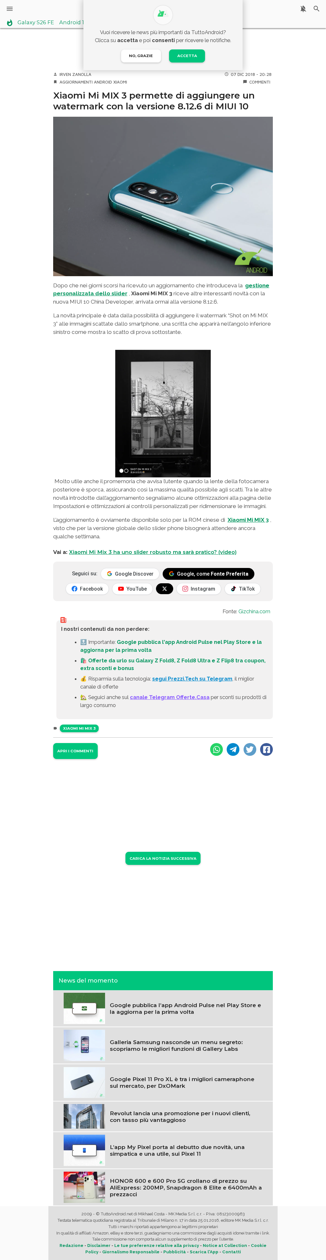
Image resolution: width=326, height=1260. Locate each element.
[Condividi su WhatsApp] (216, 749)
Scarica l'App (204, 1251)
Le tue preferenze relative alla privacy (156, 1245)
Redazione (71, 1245)
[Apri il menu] (10, 9)
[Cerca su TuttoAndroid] (317, 9)
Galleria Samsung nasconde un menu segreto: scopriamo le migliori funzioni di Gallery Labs (176, 1045)
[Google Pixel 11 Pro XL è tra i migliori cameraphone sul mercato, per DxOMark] (84, 1082)
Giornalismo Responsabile (130, 1251)
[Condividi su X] (250, 749)
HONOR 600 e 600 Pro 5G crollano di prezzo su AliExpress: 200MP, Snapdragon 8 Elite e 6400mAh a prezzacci (186, 1187)
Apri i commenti (75, 751)
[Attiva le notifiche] (303, 9)
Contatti (231, 1251)
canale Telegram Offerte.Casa (169, 697)
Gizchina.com (254, 611)
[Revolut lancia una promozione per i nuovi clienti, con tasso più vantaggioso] (84, 1116)
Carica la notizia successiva (163, 858)
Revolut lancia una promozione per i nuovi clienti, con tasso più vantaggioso (180, 1116)
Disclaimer (98, 1245)
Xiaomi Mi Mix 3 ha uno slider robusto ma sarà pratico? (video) (153, 552)
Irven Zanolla (75, 74)
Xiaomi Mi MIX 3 (248, 520)
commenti (259, 82)
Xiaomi (120, 82)
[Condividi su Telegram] (233, 749)
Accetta (187, 56)
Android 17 (73, 22)
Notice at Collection (225, 1245)
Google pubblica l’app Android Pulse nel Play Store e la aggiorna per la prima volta (185, 1008)
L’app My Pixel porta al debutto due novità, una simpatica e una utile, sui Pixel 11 (177, 1150)
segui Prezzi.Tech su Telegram (192, 678)
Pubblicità (174, 1251)
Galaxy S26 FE (36, 22)
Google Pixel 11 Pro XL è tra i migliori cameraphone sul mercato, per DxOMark (182, 1082)
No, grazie (141, 56)
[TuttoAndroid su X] (164, 588)
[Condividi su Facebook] (266, 749)
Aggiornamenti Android (86, 82)
